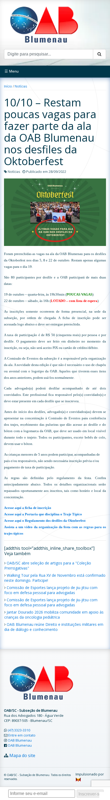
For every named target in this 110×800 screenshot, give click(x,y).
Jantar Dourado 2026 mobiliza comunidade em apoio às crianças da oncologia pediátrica (54, 615)
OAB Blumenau (20, 740)
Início (8, 86)
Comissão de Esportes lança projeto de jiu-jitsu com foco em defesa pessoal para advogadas (50, 590)
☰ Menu (12, 71)
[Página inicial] (44, 24)
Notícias (21, 86)
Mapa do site (22, 755)
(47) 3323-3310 (19, 730)
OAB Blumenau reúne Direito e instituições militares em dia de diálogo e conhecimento (53, 627)
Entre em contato (22, 735)
